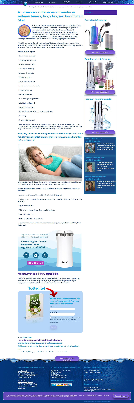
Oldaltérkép (21, 388)
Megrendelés (39, 2)
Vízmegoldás (25, 3)
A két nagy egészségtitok (92, 387)
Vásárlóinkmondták (66, 2)
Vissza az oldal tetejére (67, 359)
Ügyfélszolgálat (108, 2)
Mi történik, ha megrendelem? (27, 375)
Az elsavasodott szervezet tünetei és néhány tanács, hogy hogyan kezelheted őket (72, 7)
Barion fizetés (22, 380)
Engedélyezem (121, 396)
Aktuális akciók (22, 371)
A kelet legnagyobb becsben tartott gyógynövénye (99, 389)
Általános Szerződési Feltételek (27, 385)
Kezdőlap (31, 7)
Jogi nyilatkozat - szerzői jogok (27, 386)
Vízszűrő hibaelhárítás (24, 377)
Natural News (27, 337)
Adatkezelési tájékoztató (56, 321)
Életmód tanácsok (39, 7)
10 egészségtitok (89, 391)
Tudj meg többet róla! (100, 52)
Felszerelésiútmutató (92, 2)
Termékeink (52, 2)
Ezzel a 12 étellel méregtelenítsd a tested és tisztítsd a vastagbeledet (40, 343)
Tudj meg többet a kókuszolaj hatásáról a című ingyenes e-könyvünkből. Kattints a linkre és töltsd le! (50, 136)
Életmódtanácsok (79, 2)
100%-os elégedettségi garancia (27, 374)
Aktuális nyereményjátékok (26, 372)
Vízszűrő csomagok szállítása (27, 383)
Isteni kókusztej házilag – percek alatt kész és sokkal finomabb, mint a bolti (42, 352)
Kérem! (53, 327)
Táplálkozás (48, 7)
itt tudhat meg (68, 396)
